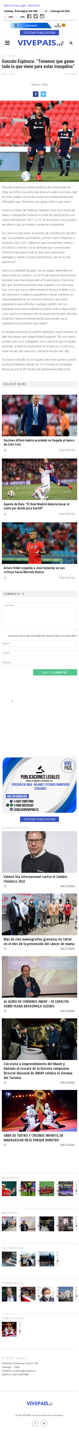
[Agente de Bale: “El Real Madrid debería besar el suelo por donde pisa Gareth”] (39, 479)
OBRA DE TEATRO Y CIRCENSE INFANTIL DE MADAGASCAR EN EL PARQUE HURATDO (33, 1137)
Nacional (67, 886)
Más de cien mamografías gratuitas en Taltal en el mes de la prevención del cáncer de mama (39, 941)
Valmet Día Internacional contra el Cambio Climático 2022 (35, 879)
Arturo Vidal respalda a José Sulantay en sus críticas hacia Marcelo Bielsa (34, 570)
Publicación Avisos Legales (15, 5)
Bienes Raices (34, 5)
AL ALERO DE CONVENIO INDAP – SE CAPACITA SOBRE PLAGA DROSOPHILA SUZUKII (36, 1004)
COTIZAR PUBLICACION (39, 32)
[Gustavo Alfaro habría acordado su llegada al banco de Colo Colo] (39, 415)
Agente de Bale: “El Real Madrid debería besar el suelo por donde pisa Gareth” (36, 506)
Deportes (9, 55)
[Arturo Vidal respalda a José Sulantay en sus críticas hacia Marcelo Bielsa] (39, 543)
